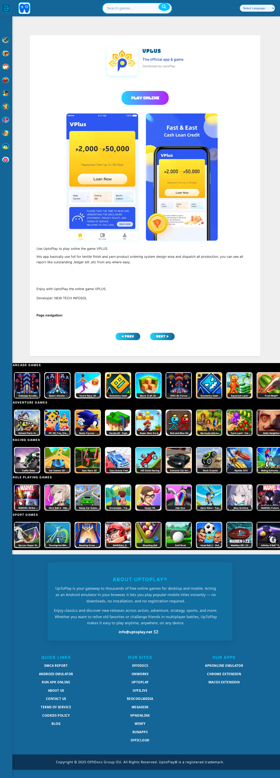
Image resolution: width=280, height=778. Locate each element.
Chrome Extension (224, 674)
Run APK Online (56, 682)
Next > (162, 336)
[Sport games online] (6, 119)
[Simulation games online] (6, 106)
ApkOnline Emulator (224, 666)
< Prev (128, 336)
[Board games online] (6, 66)
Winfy (140, 724)
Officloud (140, 740)
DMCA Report (56, 666)
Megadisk (140, 707)
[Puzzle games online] (6, 93)
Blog (55, 724)
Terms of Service (56, 707)
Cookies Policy (56, 715)
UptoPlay (140, 682)
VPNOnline (140, 715)
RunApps (140, 732)
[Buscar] (164, 7)
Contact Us (56, 699)
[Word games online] (6, 146)
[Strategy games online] (6, 133)
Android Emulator (56, 674)
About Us (56, 690)
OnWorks (140, 674)
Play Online (145, 98)
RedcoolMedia (140, 699)
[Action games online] (6, 40)
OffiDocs (140, 666)
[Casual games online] (6, 80)
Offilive (140, 690)
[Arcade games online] (6, 53)
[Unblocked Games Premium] (6, 159)
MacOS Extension (224, 682)
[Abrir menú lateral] (6, 8)
